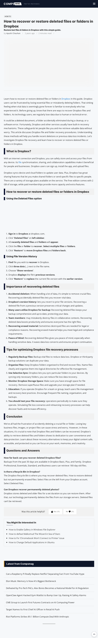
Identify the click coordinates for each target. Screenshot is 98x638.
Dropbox (66, 98)
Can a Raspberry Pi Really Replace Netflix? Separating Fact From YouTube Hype (45, 573)
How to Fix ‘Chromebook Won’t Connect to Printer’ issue (36, 538)
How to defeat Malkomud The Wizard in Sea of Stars (34, 533)
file (20, 162)
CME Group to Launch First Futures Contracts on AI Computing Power (40, 602)
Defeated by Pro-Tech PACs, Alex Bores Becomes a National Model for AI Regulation (47, 588)
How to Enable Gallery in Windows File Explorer (32, 529)
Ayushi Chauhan (13, 33)
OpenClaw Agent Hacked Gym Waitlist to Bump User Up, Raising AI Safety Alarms (46, 595)
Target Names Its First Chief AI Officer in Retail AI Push (33, 609)
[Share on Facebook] (48, 93)
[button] (94, 634)
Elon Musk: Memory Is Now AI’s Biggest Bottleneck (31, 581)
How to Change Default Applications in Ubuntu (31, 542)
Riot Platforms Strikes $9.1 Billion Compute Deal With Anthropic (37, 616)
